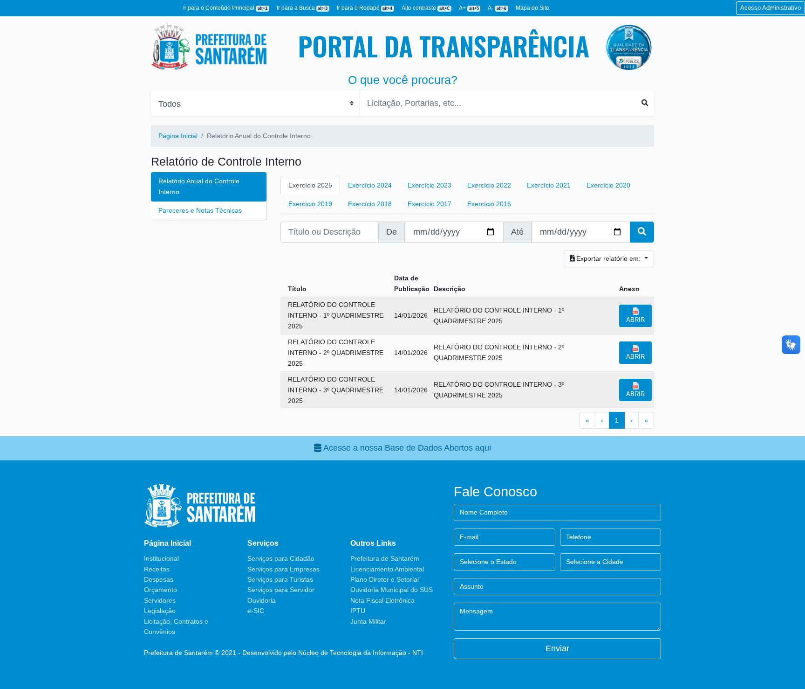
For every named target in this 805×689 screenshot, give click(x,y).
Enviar (557, 648)
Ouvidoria (261, 600)
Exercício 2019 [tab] (310, 204)
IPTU (357, 610)
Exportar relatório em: (608, 258)
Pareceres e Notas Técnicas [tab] (200, 210)
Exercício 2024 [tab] (370, 185)
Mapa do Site (532, 8)
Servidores (160, 600)
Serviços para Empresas (283, 569)
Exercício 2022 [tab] (489, 185)
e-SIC (255, 610)
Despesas (158, 579)
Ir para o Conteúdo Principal (225, 8)
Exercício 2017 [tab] (429, 204)
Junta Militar (368, 621)
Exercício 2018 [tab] (370, 204)
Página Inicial (178, 135)
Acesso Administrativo (770, 8)
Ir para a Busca (302, 8)
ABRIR (635, 320)
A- (497, 8)
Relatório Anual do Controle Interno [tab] (198, 186)
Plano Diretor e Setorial (384, 579)
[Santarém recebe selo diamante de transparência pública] (628, 47)
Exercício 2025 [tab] (310, 185)
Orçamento (160, 589)
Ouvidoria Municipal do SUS (391, 589)
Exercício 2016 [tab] (489, 204)
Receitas (157, 569)
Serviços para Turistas (280, 579)
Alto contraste (426, 8)
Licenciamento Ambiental (387, 569)
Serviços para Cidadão (280, 558)
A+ (469, 8)
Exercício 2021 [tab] (549, 185)
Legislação (160, 610)
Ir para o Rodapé (365, 8)
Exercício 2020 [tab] (608, 185)
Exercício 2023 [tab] (429, 185)
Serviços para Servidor (280, 589)
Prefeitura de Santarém (384, 558)
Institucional (161, 558)
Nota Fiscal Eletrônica (382, 600)
